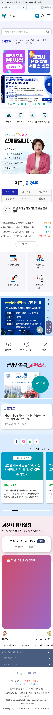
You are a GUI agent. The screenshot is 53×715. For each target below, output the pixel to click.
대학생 (20, 43)
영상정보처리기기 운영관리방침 (26, 684)
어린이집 (42, 40)
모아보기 (37, 104)
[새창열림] (26, 89)
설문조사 (10, 167)
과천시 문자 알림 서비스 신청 (39, 61)
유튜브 (36, 442)
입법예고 (43, 198)
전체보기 (49, 639)
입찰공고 (10, 198)
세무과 (30, 40)
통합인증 (47, 7)
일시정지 (22, 104)
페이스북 (16, 442)
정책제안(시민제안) (15, 163)
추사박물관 (37, 645)
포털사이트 (6, 7)
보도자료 (26, 198)
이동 (41, 541)
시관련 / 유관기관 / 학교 (11, 658)
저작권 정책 (15, 681)
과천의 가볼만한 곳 (9, 664)
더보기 (25, 245)
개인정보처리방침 (31, 681)
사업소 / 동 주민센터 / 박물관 (13, 652)
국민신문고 (24, 645)
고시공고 (43, 192)
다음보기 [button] (25, 104)
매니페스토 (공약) (14, 153)
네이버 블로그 (30, 442)
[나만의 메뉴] (37, 16)
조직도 (20, 40)
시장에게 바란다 (13, 158)
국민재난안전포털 (9, 645)
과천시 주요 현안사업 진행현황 (14, 61)
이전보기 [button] (18, 104)
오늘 (31, 547)
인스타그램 (23, 442)
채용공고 (26, 192)
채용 (29, 43)
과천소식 (9, 193)
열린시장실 (11, 149)
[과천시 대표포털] (8, 15)
